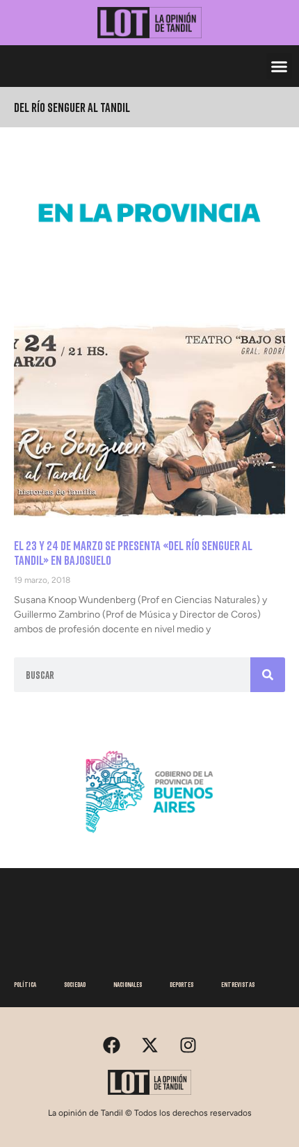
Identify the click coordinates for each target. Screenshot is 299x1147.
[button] (279, 66)
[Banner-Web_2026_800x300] (149, 839)
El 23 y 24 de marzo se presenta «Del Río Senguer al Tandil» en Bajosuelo (133, 553)
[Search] (267, 674)
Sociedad (75, 984)
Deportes (181, 984)
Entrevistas (237, 984)
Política (25, 984)
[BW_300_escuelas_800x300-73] (149, 259)
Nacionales (127, 984)
